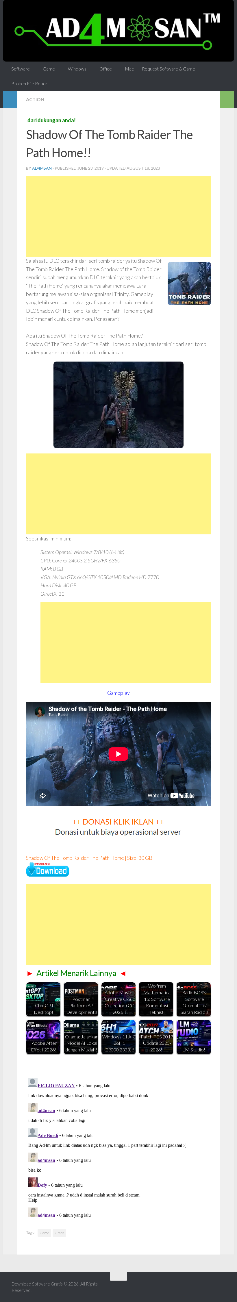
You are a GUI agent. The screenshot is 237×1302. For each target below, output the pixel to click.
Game (48, 68)
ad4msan (42, 167)
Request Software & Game (166, 68)
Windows (76, 68)
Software (20, 68)
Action (35, 99)
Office (104, 68)
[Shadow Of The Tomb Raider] (47, 874)
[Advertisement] (118, 215)
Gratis (59, 1232)
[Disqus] (118, 1147)
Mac (127, 68)
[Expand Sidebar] (10, 99)
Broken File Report (30, 83)
